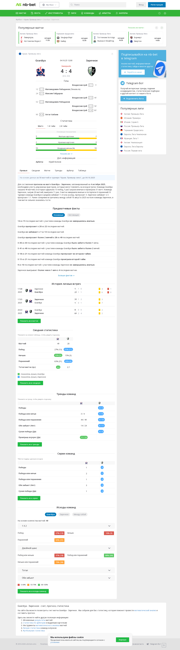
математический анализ (145, 610)
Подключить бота (135, 98)
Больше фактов (65, 275)
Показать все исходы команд (33, 591)
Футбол (19, 19)
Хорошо (122, 639)
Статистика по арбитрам (34, 622)
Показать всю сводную (30, 383)
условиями (54, 642)
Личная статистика (31, 628)
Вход (141, 4)
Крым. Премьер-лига (32, 19)
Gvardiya (40, 60)
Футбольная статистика (34, 630)
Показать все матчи (29, 321)
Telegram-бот (155, 644)
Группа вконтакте (136, 644)
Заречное (92, 60)
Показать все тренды (29, 444)
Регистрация (157, 4)
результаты (40, 620)
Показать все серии (29, 498)
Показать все (65, 154)
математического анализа (48, 625)
